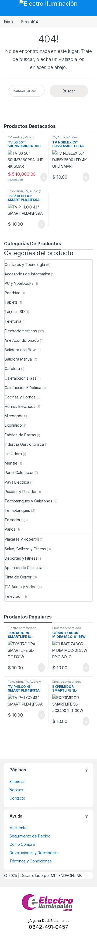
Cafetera (12, 368)
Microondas (15, 415)
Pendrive (12, 292)
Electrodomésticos (21, 331)
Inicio (8, 21)
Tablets (11, 302)
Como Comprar (22, 844)
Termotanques (17, 510)
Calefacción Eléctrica (23, 387)
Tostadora (14, 519)
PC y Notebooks (19, 283)
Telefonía (13, 321)
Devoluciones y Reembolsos (34, 852)
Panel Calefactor (19, 472)
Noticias (16, 789)
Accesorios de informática (27, 274)
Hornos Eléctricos (20, 406)
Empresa (17, 781)
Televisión (15, 191)
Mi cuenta (17, 827)
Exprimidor (14, 425)
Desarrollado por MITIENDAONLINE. (51, 875)
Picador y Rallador (20, 491)
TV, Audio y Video (21, 137)
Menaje (11, 463)
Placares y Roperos (22, 539)
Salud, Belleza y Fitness (25, 548)
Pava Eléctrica (17, 482)
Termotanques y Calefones (28, 501)
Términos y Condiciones (30, 861)
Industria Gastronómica (24, 444)
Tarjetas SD (15, 311)
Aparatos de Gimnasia (23, 567)
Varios (10, 529)
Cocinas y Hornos (20, 397)
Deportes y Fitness (21, 558)
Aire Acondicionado (22, 340)
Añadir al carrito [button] (41, 177)
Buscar (69, 91)
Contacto (17, 798)
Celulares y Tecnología (25, 264)
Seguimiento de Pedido (30, 836)
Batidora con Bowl (20, 349)
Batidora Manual (19, 359)
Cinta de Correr (18, 577)
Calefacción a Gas (20, 378)
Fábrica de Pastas (20, 435)
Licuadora (13, 453)
